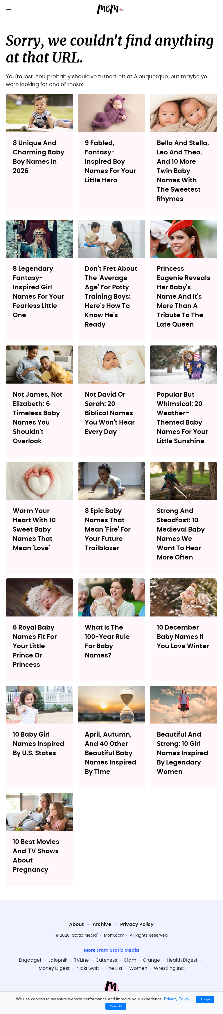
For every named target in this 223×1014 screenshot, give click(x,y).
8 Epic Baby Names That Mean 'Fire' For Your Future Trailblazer (108, 529)
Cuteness (106, 960)
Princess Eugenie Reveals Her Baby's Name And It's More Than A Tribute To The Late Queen (183, 296)
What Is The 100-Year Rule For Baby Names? (107, 641)
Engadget (30, 960)
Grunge (151, 960)
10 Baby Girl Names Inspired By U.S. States (38, 743)
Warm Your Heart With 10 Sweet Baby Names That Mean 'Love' (34, 529)
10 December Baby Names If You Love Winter (183, 636)
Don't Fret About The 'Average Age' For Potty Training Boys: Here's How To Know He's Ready (111, 296)
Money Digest (54, 968)
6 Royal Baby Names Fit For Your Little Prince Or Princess (35, 646)
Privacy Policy (137, 924)
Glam (130, 960)
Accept (205, 999)
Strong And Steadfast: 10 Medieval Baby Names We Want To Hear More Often (181, 534)
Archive (102, 924)
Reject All (116, 1006)
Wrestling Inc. (169, 968)
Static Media (84, 935)
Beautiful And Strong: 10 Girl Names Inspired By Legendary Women (182, 753)
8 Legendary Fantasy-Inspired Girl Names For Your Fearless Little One (38, 291)
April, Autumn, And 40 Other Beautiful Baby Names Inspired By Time (110, 753)
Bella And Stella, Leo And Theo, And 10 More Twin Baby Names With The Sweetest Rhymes (183, 171)
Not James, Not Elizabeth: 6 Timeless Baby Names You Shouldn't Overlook (37, 417)
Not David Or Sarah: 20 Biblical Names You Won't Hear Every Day (110, 413)
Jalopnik (57, 960)
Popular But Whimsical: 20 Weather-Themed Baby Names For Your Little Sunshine (182, 417)
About (76, 924)
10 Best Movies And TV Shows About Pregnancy (36, 856)
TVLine (81, 960)
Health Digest (182, 960)
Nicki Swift (87, 968)
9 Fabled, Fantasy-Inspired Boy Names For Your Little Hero (110, 161)
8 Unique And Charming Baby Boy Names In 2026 (38, 157)
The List (114, 968)
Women (138, 968)
